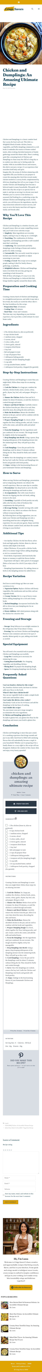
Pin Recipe (22, 811)
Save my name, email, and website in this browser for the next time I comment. (19, 1195)
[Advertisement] (21, 114)
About (13, 1363)
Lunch (6, 1123)
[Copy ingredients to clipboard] (16, 818)
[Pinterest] (19, 2)
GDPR (29, 1363)
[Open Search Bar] (32, 9)
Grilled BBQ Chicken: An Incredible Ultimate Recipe (19, 1125)
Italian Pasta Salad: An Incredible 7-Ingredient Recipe (19, 1128)
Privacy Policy (21, 1363)
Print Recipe (22, 804)
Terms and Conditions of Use (21, 1366)
